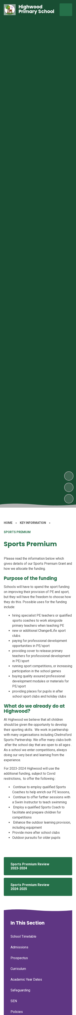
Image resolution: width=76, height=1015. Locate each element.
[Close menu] (66, 9)
